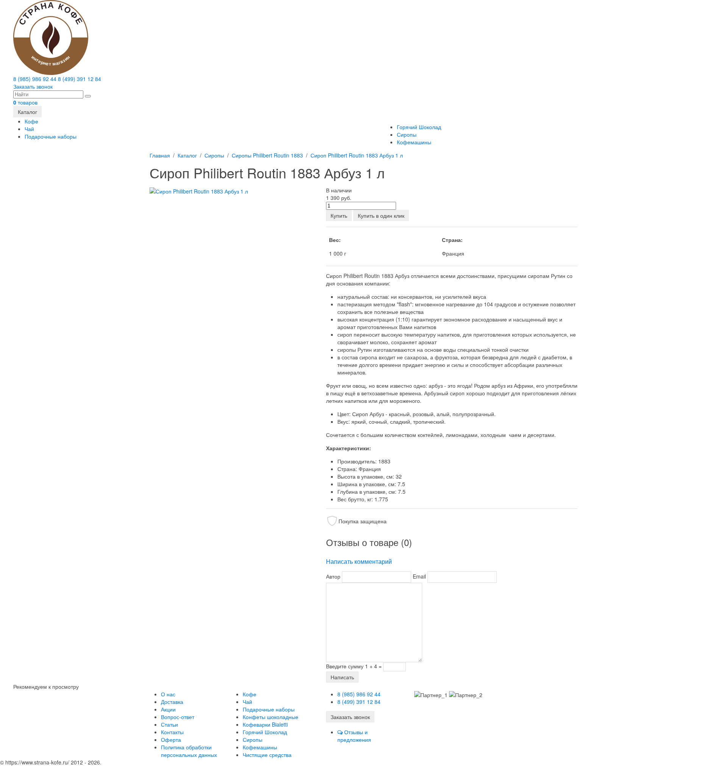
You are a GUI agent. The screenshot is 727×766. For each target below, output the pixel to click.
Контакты (172, 732)
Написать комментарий (359, 561)
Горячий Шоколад (419, 127)
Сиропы (407, 134)
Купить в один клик (381, 215)
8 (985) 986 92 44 (34, 79)
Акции (168, 709)
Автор (333, 576)
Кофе (31, 121)
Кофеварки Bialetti (265, 724)
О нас (168, 694)
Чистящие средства (267, 754)
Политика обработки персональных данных (189, 750)
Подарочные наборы (50, 136)
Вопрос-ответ (177, 717)
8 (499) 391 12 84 (79, 79)
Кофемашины (414, 142)
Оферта (171, 739)
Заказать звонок (33, 86)
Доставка (172, 701)
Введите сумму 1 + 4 (351, 666)
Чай (29, 129)
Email (419, 576)
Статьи (169, 724)
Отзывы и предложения (354, 735)
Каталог (27, 111)
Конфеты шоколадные (270, 717)
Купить (339, 215)
